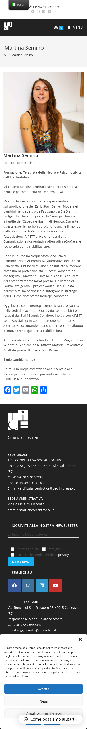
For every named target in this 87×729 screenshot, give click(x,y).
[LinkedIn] (42, 585)
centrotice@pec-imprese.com (56, 488)
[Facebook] (14, 585)
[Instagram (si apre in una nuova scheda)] (38, 11)
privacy (63, 555)
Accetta (43, 689)
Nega (44, 701)
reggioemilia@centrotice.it (36, 630)
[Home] (5, 55)
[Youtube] (55, 585)
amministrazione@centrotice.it (31, 510)
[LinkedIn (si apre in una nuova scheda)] (43, 11)
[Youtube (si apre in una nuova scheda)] (49, 11)
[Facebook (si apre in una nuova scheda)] (33, 11)
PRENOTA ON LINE (24, 438)
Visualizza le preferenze (44, 713)
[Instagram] (28, 585)
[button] (80, 639)
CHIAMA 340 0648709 (45, 7)
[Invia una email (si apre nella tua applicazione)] (55, 11)
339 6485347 (32, 624)
